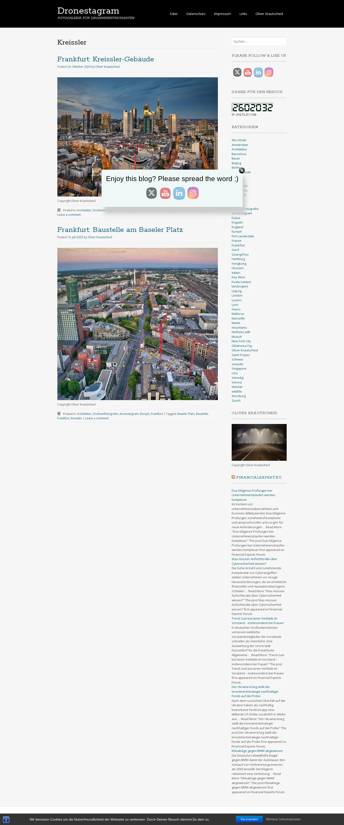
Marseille (238, 318)
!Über (174, 13)
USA (235, 373)
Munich (237, 336)
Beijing (236, 163)
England (237, 227)
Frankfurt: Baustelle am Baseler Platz (120, 229)
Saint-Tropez (241, 355)
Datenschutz (195, 13)
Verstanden (249, 819)
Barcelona (239, 154)
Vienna (237, 382)
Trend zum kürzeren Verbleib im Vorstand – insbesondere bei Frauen (258, 620)
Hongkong (239, 263)
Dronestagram (88, 11)
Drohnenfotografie (105, 414)
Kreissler (76, 418)
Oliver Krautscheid (269, 13)
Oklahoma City (242, 346)
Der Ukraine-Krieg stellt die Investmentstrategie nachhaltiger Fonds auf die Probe (255, 691)
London (237, 295)
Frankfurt (157, 414)
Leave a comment (69, 215)
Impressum (222, 13)
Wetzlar (237, 387)
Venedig (237, 377)
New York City (241, 341)
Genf (235, 250)
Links (243, 13)
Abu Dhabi (239, 140)
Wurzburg (239, 396)
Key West (238, 277)
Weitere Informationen (283, 819)
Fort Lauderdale (243, 236)
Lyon (235, 304)
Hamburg (238, 259)
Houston (238, 268)
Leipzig (237, 291)
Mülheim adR (241, 332)
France (236, 240)
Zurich (236, 400)
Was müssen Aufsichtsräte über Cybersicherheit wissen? (254, 561)
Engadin (237, 222)
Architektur (84, 414)
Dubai (236, 218)
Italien (236, 273)
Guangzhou (240, 254)
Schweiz (237, 359)
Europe (145, 414)
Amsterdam (240, 145)
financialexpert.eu (259, 477)
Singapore (239, 368)
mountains (239, 327)
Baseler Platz (185, 414)
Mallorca (238, 314)
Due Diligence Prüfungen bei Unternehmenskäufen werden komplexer (253, 495)
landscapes (240, 286)
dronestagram (129, 414)
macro (236, 309)
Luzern (237, 300)
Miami (236, 323)
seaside (237, 364)
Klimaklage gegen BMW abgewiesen (257, 751)
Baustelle (202, 414)
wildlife (237, 391)
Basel (236, 158)
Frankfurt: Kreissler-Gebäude (105, 59)
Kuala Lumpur (241, 282)
